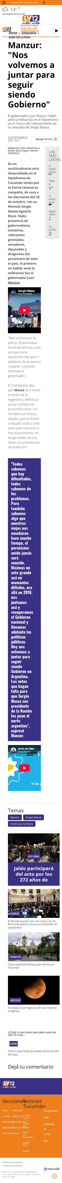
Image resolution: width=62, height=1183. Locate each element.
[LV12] (9, 1087)
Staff (46, 1117)
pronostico (15, 957)
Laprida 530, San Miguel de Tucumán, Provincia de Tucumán (19, 1173)
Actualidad (8, 1121)
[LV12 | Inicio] (59, 1100)
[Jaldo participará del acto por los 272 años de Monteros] (34, 847)
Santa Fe (26, 1125)
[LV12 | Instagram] (49, 1090)
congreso (14, 913)
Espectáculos (20, 1121)
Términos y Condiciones (12, 1162)
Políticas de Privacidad (13, 1165)
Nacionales (8, 1127)
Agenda (13, 1044)
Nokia (26, 1150)
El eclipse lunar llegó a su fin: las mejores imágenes (32, 1009)
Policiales (18, 1110)
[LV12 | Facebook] (49, 1084)
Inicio (5, 1110)
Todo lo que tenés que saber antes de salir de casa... (33, 1052)
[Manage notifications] (54, 1176)
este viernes (33, 856)
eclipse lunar (27, 1117)
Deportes (17, 1116)
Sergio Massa (33, 817)
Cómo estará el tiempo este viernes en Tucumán (31, 966)
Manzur (14, 282)
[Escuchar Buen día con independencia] (56, 30)
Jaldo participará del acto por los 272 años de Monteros (34, 877)
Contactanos (51, 1110)
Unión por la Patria (21, 824)
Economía (7, 1133)
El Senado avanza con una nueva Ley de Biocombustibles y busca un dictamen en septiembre (32, 924)
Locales (6, 1116)
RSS (46, 1140)
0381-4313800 (8, 1177)
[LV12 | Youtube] (55, 1090)
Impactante (15, 1000)
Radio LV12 (26, 1144)
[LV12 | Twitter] (55, 1084)
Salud (16, 1133)
